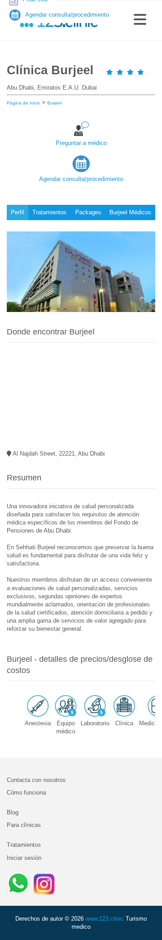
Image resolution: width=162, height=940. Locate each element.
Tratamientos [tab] (49, 212)
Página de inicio (23, 102)
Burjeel (54, 102)
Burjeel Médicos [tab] (130, 212)
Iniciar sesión (24, 857)
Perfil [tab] (17, 212)
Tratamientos (24, 844)
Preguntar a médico (81, 143)
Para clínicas (24, 825)
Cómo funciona (26, 792)
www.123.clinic (105, 918)
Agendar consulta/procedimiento (81, 179)
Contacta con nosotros (36, 780)
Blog (12, 812)
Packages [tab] (88, 212)
